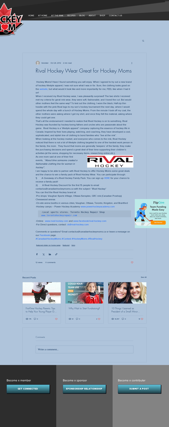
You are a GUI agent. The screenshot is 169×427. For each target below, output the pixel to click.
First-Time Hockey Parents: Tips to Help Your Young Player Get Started (41, 310)
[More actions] (131, 63)
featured (66, 245)
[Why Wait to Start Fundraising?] (84, 293)
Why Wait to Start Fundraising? (84, 308)
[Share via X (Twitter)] (43, 254)
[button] (92, 15)
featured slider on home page (48, 245)
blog (73, 245)
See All (144, 277)
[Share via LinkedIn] (50, 254)
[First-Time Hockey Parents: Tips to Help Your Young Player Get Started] (42, 293)
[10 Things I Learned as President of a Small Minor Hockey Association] (127, 293)
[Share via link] (56, 254)
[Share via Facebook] (37, 254)
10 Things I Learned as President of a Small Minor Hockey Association (124, 310)
